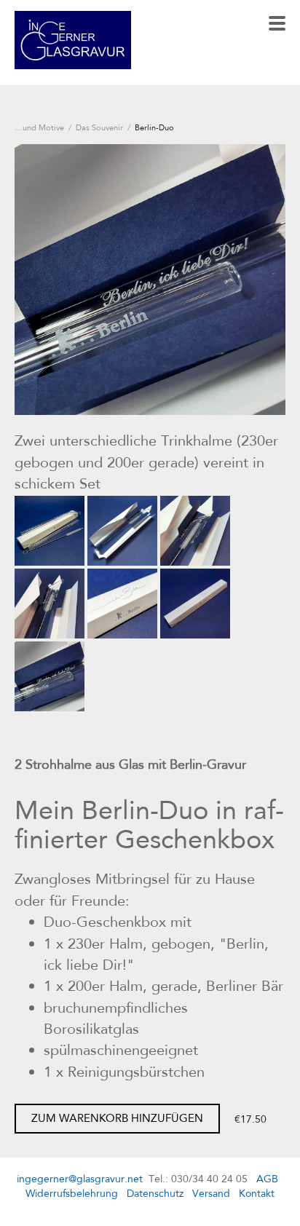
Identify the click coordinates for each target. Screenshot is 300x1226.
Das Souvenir (99, 127)
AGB (267, 1178)
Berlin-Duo (154, 127)
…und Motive (39, 127)
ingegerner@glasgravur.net (80, 1178)
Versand (211, 1193)
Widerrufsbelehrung (71, 1193)
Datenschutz (155, 1193)
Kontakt (257, 1193)
